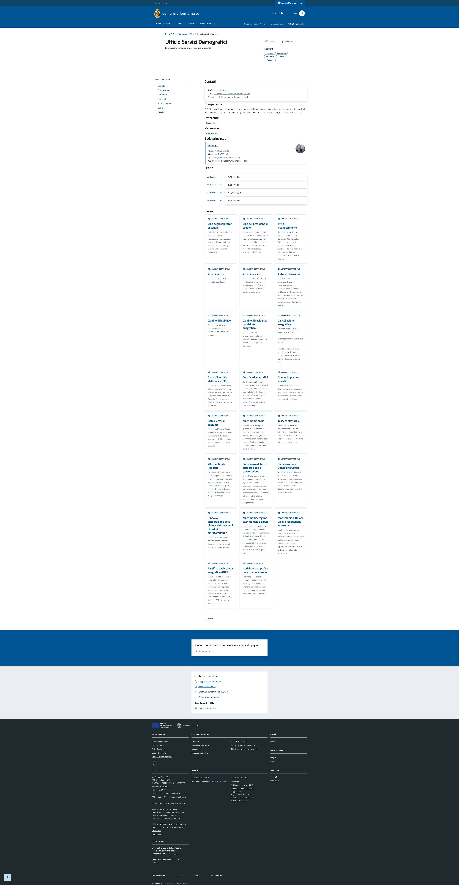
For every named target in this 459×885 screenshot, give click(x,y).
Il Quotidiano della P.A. (200, 777)
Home (167, 33)
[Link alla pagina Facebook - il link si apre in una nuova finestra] (278, 13)
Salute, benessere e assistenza (243, 745)
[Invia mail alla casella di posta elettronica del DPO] (170, 847)
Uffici (191, 33)
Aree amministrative (160, 741)
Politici (154, 760)
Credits (196, 875)
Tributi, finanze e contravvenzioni (244, 749)
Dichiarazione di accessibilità (242, 785)
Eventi (273, 761)
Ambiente (195, 741)
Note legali (235, 781)
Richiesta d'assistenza (239, 800)
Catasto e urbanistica (199, 752)
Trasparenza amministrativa (254, 23)
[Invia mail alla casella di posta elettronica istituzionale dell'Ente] (170, 793)
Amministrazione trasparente (242, 788)
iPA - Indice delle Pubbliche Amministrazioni (208, 781)
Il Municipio (213, 145)
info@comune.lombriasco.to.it (226, 157)
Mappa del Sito (216, 875)
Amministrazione (162, 23)
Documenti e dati (159, 745)
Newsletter (274, 780)
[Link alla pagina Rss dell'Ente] (276, 777)
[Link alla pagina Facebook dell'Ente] (271, 777)
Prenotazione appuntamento (242, 797)
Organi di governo (159, 752)
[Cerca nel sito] (301, 13)
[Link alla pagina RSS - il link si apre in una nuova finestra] (281, 13)
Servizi (191, 23)
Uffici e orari (156, 830)
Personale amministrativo (162, 756)
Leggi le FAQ (236, 791)
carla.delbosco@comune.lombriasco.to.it (232, 93)
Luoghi (273, 757)
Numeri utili (156, 834)
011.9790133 (222, 90)
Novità (179, 23)
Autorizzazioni (196, 749)
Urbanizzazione (277, 23)
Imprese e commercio (239, 741)
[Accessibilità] (7, 877)
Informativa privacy (238, 777)
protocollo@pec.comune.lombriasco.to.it (230, 97)
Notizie (273, 741)
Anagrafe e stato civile (200, 745)
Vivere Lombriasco (207, 23)
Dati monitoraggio (159, 875)
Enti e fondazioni (158, 749)
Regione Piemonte (160, 3)
